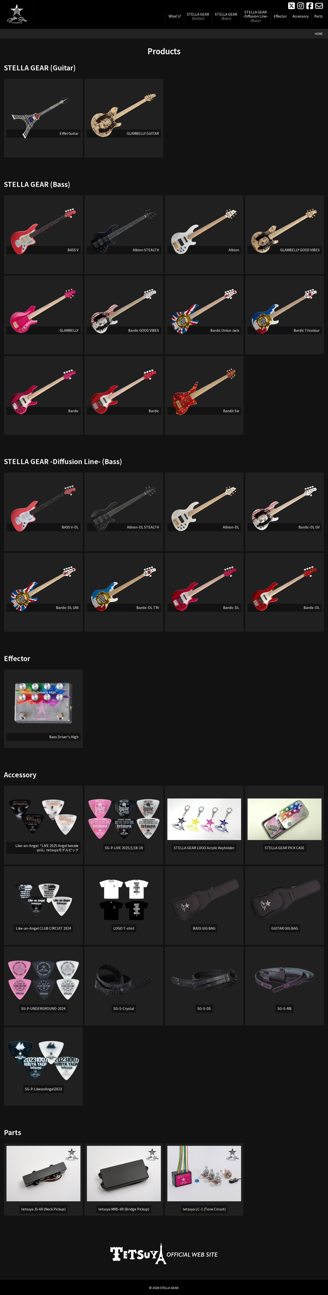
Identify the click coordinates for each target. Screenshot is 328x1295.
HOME (319, 33)
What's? (175, 16)
